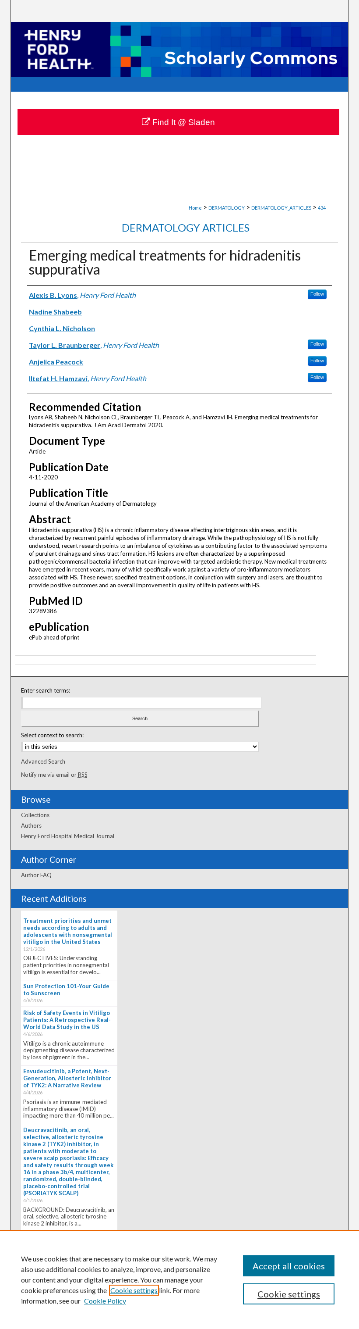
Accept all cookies (289, 1266)
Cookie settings (134, 1290)
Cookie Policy (105, 1301)
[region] (179, 1279)
